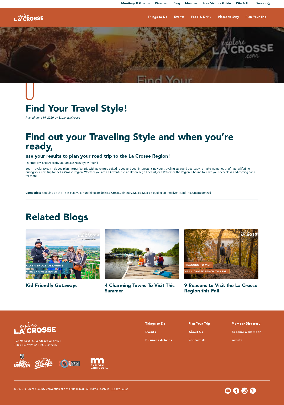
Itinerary (126, 192)
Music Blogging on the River (160, 192)
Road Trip (185, 192)
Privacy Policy (119, 389)
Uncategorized (201, 192)
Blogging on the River (55, 192)
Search (261, 3)
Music (137, 192)
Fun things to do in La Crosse (101, 192)
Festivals (75, 192)
